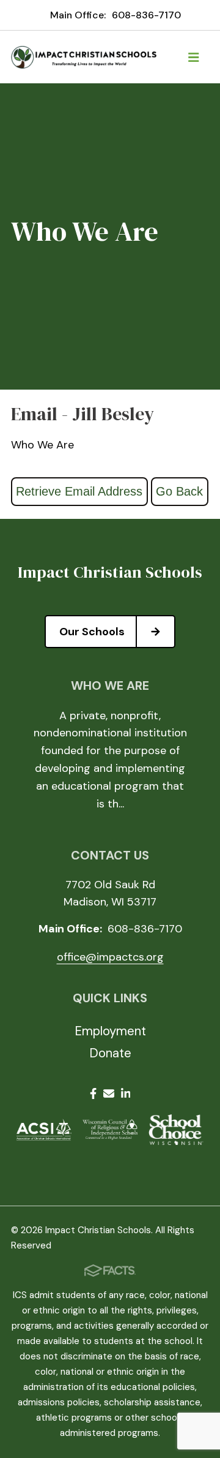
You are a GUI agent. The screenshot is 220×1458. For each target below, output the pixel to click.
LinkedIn (126, 1095)
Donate (110, 1053)
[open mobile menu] (193, 57)
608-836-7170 (146, 15)
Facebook (93, 1095)
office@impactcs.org (110, 957)
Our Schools (92, 631)
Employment (110, 1031)
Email (108, 1095)
